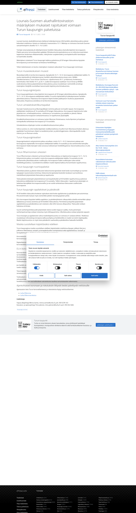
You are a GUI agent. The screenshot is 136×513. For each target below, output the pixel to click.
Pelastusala (103, 504)
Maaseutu (82, 509)
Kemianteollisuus (63, 509)
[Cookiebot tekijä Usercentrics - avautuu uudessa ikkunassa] (99, 236)
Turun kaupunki (24, 34)
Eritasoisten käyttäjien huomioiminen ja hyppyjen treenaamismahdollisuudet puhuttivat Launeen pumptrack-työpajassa (107, 131)
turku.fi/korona (25, 293)
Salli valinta (68, 275)
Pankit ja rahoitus (105, 500)
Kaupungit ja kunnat (22, 309)
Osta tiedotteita (112, 9)
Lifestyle (82, 500)
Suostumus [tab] (40, 242)
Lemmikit (82, 497)
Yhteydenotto (98, 9)
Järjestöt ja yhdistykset (64, 502)
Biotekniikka (41, 504)
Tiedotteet (41, 9)
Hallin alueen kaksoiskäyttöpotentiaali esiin (106, 174)
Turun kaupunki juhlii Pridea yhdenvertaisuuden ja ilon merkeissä (106, 57)
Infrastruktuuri (62, 497)
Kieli (59, 511)
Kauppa (61, 504)
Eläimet (39, 511)
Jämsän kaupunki (102, 178)
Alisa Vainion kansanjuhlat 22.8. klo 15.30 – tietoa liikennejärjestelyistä (107, 148)
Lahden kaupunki (103, 138)
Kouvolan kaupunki (103, 166)
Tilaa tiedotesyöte (79, 2)
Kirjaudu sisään (113, 2)
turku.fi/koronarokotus (28, 295)
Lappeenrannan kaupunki (105, 152)
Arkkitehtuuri (41, 497)
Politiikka (103, 509)
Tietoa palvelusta (83, 9)
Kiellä (41, 275)
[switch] (57, 267)
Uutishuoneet (53, 9)
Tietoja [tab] (96, 242)
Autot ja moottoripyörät (44, 500)
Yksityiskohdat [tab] (68, 242)
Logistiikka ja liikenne (85, 504)
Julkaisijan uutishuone (107, 40)
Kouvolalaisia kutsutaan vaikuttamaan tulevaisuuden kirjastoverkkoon (106, 161)
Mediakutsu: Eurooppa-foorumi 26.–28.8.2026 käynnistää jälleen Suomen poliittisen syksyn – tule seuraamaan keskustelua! (107, 88)
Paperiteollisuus (104, 502)
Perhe (102, 506)
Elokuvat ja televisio (43, 509)
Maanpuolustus (83, 506)
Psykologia (103, 511)
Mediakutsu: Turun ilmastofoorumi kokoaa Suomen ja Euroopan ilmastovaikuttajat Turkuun (107, 72)
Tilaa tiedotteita (68, 9)
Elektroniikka (41, 506)
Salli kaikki (94, 275)
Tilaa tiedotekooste (97, 2)
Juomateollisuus (62, 500)
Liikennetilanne (83, 502)
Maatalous (82, 511)
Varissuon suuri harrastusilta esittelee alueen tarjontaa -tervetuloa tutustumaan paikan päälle (107, 104)
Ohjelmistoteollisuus (106, 497)
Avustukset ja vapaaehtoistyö (45, 502)
